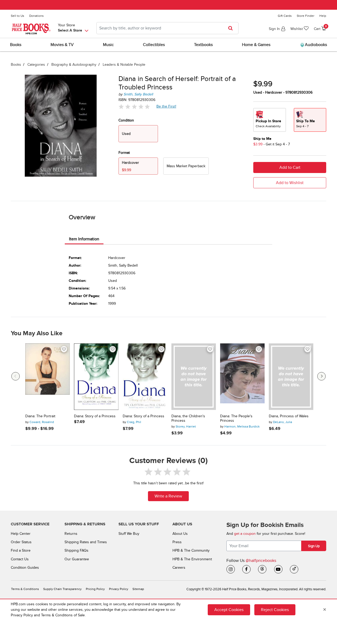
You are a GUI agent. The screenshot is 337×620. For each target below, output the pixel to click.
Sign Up (314, 546)
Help (322, 16)
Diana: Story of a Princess (95, 416)
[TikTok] (294, 569)
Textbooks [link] (203, 44)
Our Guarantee (77, 559)
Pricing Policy (95, 589)
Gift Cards (285, 16)
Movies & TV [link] (62, 44)
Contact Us (20, 559)
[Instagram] (230, 569)
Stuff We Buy (128, 533)
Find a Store (21, 550)
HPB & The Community (191, 550)
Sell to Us (17, 16)
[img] (134, 107)
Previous (15, 376)
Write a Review (168, 496)
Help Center (21, 533)
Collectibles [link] (154, 44)
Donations (36, 16)
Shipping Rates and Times (86, 542)
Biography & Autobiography (73, 64)
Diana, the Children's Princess (188, 418)
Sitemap (138, 589)
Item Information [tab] (84, 239)
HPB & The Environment (192, 559)
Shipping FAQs (76, 550)
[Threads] (262, 569)
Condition (126, 120)
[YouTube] (278, 569)
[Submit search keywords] (232, 28)
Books (16, 64)
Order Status (21, 542)
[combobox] (167, 28)
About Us (180, 533)
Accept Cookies (229, 609)
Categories (36, 64)
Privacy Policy (118, 589)
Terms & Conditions (25, 589)
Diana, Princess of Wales (289, 416)
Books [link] (15, 44)
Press (177, 542)
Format (124, 152)
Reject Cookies (275, 609)
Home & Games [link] (256, 44)
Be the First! (166, 106)
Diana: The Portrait (40, 416)
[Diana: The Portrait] (47, 376)
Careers (178, 567)
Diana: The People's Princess (236, 418)
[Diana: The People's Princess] (242, 376)
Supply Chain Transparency (62, 589)
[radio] (186, 166)
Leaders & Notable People (124, 64)
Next (321, 376)
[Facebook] (246, 569)
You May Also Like (36, 333)
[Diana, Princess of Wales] (291, 376)
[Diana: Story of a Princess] (96, 376)
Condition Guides (25, 567)
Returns (71, 533)
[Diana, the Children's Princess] (193, 376)
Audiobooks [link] (315, 44)
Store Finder (305, 16)
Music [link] (108, 44)
